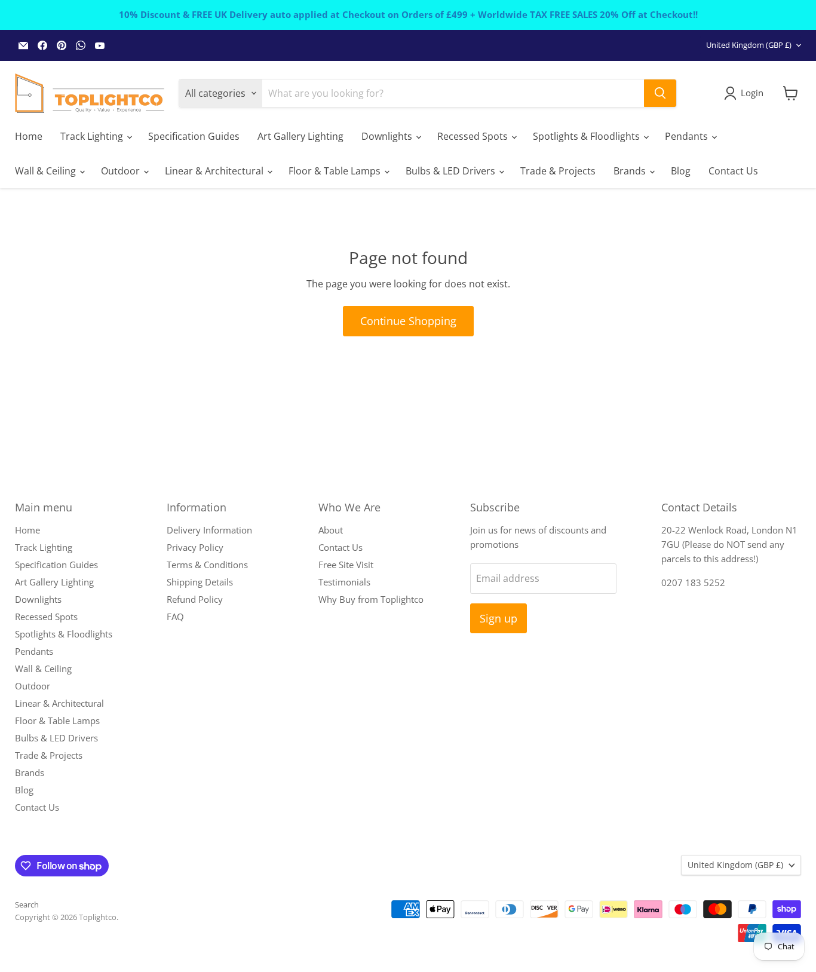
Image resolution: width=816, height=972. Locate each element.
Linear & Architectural (215, 170)
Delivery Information (209, 530)
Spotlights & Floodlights (587, 136)
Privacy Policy (195, 547)
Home (28, 136)
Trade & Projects (558, 170)
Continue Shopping (408, 321)
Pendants (687, 136)
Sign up (498, 618)
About (330, 530)
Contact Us (733, 170)
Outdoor (121, 170)
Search (27, 904)
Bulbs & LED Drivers (452, 170)
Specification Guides (194, 136)
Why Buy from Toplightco (371, 599)
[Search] (660, 93)
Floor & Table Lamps (336, 170)
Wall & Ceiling (46, 170)
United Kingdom (749, 44)
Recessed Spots (473, 136)
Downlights (388, 136)
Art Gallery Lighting (300, 136)
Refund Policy (195, 599)
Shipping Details (200, 582)
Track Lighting (92, 136)
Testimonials (344, 582)
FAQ (175, 617)
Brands (630, 170)
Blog (681, 170)
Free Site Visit (345, 565)
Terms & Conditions (207, 565)
